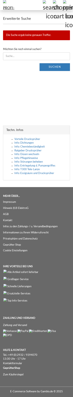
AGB (6, 214)
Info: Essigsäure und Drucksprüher (34, 173)
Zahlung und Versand (15, 325)
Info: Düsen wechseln (26, 154)
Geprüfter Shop (12, 245)
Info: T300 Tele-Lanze (27, 169)
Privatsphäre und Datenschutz (20, 238)
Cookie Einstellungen (15, 250)
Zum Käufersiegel (13, 374)
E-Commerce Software (23, 391)
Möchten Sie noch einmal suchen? (22, 49)
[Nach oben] (62, 391)
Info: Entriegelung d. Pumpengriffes (34, 165)
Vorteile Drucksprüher (27, 139)
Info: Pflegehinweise (26, 158)
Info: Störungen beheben (28, 162)
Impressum (9, 202)
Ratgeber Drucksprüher (28, 150)
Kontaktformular (12, 363)
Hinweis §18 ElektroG (16, 208)
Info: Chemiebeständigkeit (29, 146)
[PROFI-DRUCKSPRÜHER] (8, 5)
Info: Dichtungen (24, 143)
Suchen (55, 67)
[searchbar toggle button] (48, 5)
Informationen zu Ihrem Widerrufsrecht (26, 232)
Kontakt (7, 220)
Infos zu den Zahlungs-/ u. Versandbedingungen (30, 226)
